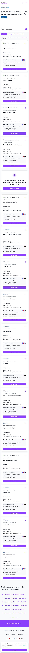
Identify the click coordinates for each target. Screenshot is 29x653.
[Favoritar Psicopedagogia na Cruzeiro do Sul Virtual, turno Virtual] (25, 326)
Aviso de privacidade (9, 630)
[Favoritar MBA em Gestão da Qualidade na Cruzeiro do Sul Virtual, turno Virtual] (25, 197)
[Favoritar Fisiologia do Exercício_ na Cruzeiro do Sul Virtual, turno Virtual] (25, 520)
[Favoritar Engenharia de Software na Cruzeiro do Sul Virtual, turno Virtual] (25, 294)
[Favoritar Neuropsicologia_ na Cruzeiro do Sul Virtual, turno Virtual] (25, 262)
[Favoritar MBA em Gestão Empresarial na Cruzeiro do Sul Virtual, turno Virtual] (25, 455)
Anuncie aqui (20, 634)
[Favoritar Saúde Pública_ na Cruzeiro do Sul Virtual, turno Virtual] (25, 487)
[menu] (26, 2)
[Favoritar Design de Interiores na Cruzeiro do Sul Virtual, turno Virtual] (25, 552)
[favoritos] (22, 2)
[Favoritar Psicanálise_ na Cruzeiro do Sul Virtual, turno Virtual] (25, 359)
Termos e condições (10, 634)
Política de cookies (20, 630)
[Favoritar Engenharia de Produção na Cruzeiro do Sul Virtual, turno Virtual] (25, 423)
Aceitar (14, 650)
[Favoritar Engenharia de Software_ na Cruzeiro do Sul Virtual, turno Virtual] (25, 43)
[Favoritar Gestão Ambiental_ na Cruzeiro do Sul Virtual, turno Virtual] (25, 75)
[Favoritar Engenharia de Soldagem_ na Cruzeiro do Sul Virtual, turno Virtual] (25, 108)
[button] (14, 29)
